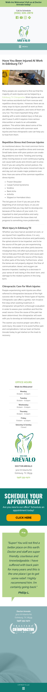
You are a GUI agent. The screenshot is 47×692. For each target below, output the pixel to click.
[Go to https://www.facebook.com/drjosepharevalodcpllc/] (17, 18)
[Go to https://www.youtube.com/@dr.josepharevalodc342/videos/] (21, 18)
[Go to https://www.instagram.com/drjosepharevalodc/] (25, 18)
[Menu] (23, 688)
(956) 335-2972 (23, 12)
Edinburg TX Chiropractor (13, 97)
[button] (23, 517)
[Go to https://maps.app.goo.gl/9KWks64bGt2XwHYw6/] (29, 18)
